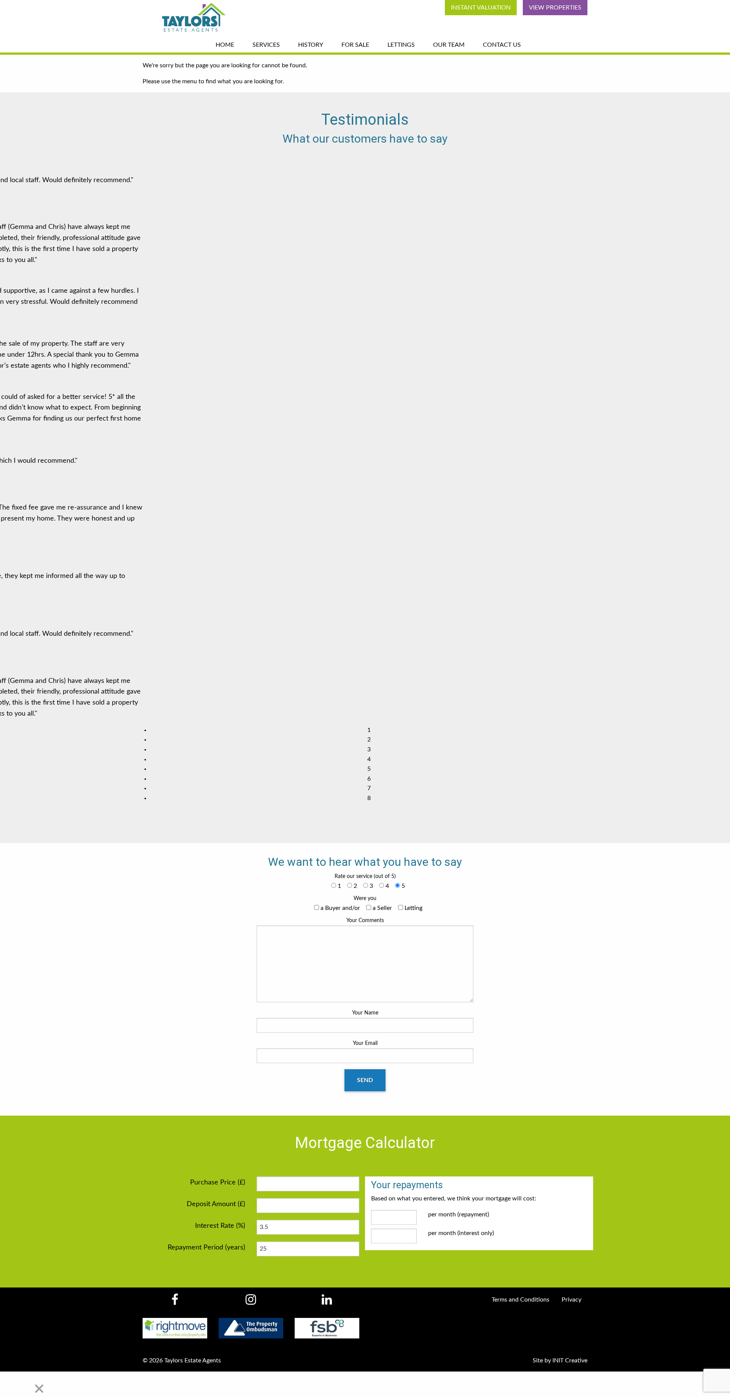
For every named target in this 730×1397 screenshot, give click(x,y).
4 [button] (369, 759)
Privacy (571, 1300)
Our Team (449, 45)
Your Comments (365, 920)
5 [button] (369, 769)
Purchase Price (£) (217, 1182)
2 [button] (369, 740)
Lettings (401, 45)
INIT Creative (569, 1360)
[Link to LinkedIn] (327, 1302)
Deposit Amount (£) (216, 1204)
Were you (365, 898)
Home (225, 45)
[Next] (25, 1383)
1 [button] (369, 730)
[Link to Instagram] (251, 1302)
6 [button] (369, 779)
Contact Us (502, 45)
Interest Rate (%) (220, 1225)
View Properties (555, 8)
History (310, 45)
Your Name (365, 1013)
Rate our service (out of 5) (365, 876)
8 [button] (369, 798)
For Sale (355, 45)
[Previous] (8, 1383)
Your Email (365, 1043)
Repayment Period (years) (206, 1247)
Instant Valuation (481, 8)
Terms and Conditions (520, 1300)
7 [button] (369, 788)
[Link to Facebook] (174, 1302)
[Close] (39, 1389)
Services (266, 45)
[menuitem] (478, 7)
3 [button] (369, 749)
